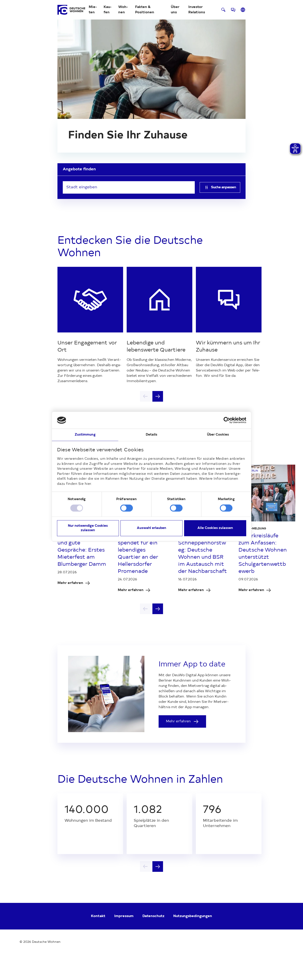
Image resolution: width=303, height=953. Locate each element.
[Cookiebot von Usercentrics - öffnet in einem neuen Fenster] (226, 420)
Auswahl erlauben (151, 528)
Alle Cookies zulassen (215, 528)
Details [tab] (151, 434)
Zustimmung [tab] (85, 434)
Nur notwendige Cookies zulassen (88, 528)
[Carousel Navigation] (151, 396)
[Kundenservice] (233, 9)
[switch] (126, 508)
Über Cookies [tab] (218, 434)
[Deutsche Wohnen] (71, 10)
